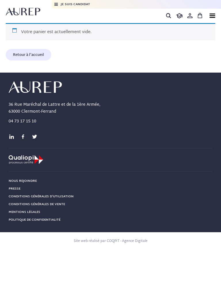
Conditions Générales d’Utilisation (41, 196)
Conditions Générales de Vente (37, 204)
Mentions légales (24, 212)
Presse (14, 189)
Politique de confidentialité (34, 220)
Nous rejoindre (23, 181)
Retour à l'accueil (28, 55)
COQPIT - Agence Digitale (127, 241)
